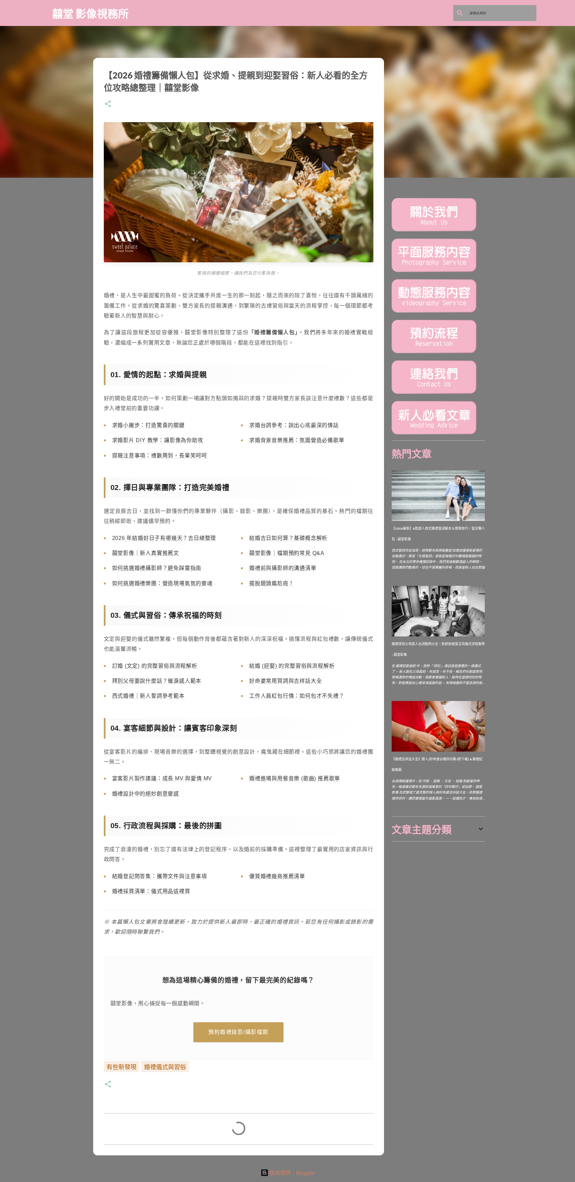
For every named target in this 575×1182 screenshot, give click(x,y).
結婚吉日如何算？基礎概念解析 (288, 538)
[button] (108, 104)
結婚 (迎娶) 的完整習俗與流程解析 (291, 666)
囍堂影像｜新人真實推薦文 (145, 553)
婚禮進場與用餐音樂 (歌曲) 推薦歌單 (294, 778)
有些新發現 (121, 1066)
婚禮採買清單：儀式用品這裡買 (151, 891)
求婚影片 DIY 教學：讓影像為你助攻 (157, 440)
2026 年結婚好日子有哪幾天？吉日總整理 (164, 538)
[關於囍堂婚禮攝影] (434, 230)
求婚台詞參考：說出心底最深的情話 (294, 425)
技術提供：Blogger (292, 1172)
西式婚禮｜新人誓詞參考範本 (148, 696)
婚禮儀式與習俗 (165, 1066)
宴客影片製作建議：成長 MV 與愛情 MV (162, 778)
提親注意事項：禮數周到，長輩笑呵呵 (159, 455)
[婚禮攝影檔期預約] (434, 352)
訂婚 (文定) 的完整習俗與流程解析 (154, 666)
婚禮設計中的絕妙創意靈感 (145, 794)
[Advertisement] (441, 888)
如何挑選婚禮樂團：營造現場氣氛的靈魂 (162, 583)
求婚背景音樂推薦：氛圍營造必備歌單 (296, 440)
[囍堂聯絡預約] (434, 392)
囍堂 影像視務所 (90, 13)
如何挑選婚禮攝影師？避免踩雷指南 (157, 568)
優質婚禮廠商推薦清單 (277, 876)
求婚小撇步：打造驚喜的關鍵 (148, 425)
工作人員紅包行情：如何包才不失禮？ (296, 696)
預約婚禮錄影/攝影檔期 (238, 1032)
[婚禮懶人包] (434, 433)
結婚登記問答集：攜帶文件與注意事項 (159, 876)
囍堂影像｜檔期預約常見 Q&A (286, 553)
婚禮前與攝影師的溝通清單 (282, 568)
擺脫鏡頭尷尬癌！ (271, 583)
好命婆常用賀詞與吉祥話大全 (285, 681)
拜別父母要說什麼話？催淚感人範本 (157, 681)
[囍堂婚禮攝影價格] (434, 271)
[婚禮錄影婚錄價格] (434, 311)
